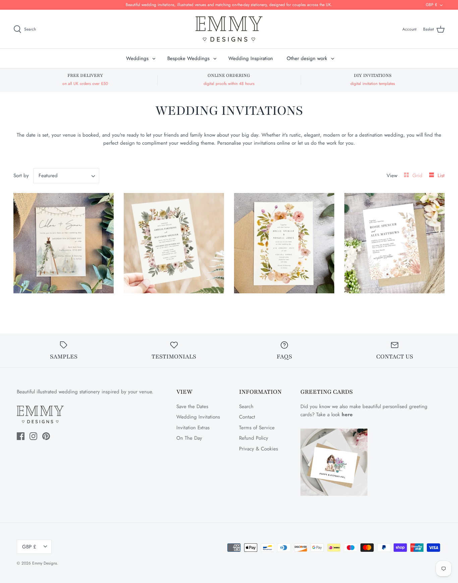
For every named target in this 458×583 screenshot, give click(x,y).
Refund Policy (253, 438)
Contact (247, 417)
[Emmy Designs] (229, 29)
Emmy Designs (44, 563)
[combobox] (66, 175)
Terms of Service (257, 427)
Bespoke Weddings (188, 58)
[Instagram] (33, 436)
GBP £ (431, 5)
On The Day (189, 438)
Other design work (307, 58)
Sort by (21, 175)
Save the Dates (192, 406)
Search (246, 406)
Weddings (137, 58)
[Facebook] (20, 436)
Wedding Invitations (198, 417)
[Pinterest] (46, 436)
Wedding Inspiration (250, 58)
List (441, 175)
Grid (418, 175)
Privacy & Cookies (258, 448)
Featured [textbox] (48, 175)
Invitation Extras (193, 427)
